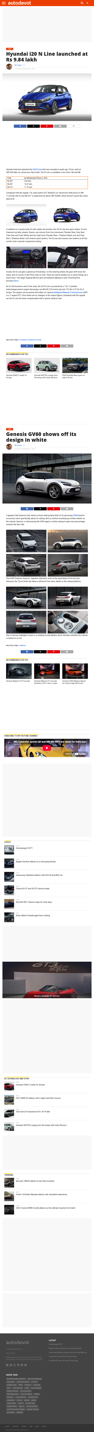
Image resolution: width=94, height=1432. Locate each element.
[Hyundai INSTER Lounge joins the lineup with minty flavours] (47, 372)
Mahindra (11, 1400)
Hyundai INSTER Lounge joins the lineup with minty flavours (46, 376)
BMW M (21, 1406)
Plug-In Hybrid (26, 1394)
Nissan (26, 1400)
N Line (38, 340)
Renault (10, 1397)
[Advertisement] (47, 25)
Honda (36, 1394)
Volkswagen (18, 1388)
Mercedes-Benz (23, 1382)
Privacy (24, 1426)
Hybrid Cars (11, 1385)
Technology (33, 1397)
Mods (34, 1400)
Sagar (19, 65)
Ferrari (20, 1412)
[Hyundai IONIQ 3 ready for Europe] (19, 372)
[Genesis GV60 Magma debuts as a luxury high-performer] (75, 678)
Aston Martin (32, 1406)
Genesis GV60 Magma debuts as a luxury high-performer (74, 682)
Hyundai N (31, 340)
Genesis (22, 645)
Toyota (34, 1382)
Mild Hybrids (36, 1388)
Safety (21, 1403)
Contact (15, 1426)
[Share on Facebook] (20, 125)
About (7, 1426)
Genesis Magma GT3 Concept (18, 681)
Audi (8, 1388)
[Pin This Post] (46, 125)
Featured (11, 1382)
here (16, 281)
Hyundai (22, 340)
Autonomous (21, 1397)
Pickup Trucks (32, 1409)
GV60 (75, 515)
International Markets (16, 1379)
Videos (43, 1426)
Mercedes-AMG (12, 1394)
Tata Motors (25, 1391)
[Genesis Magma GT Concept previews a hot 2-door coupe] (47, 678)
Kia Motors (30, 1403)
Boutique (10, 1412)
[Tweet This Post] (40, 508)
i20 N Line (37, 169)
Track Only (11, 1403)
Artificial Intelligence (16, 1409)
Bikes (37, 1426)
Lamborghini (12, 1406)
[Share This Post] (33, 125)
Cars (31, 1426)
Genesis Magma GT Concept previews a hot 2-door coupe (45, 682)
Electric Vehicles (34, 1379)
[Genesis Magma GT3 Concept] (19, 678)
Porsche (36, 1385)
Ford (27, 1388)
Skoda (19, 1400)
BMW (20, 1385)
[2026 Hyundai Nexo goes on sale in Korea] (75, 372)
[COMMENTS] (73, 125)
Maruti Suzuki (12, 1391)
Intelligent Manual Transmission (68, 292)
